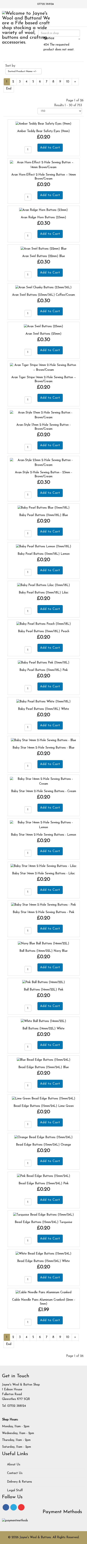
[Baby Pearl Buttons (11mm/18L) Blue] (44, 507)
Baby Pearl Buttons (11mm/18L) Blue (43, 515)
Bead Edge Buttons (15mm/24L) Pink (44, 1183)
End (8, 88)
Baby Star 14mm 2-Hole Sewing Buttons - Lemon (43, 834)
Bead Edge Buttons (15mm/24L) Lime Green (44, 1106)
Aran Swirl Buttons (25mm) (43, 333)
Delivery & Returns (19, 1481)
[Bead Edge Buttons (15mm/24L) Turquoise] (43, 1214)
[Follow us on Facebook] (6, 1507)
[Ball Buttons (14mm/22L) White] (43, 1021)
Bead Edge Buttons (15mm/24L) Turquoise (43, 1222)
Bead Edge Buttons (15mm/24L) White (43, 1261)
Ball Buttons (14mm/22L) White (43, 1028)
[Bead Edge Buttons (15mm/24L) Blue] (43, 1060)
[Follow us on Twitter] (13, 1507)
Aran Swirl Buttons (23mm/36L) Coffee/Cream (43, 295)
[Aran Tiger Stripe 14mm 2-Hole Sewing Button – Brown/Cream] (43, 367)
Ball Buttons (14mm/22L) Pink (43, 989)
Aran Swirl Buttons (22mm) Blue (43, 256)
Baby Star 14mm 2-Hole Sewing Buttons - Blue (43, 747)
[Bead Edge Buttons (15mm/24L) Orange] (43, 1137)
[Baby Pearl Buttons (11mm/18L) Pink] (43, 662)
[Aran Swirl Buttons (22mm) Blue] (44, 248)
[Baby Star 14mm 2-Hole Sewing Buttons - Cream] (43, 781)
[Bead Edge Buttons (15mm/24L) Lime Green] (43, 1098)
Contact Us (14, 1473)
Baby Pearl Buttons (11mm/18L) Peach (43, 631)
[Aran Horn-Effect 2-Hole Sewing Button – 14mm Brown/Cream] (43, 165)
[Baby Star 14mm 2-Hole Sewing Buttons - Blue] (43, 740)
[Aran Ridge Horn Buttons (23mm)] (43, 210)
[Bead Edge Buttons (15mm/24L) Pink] (43, 1176)
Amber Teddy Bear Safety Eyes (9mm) (43, 131)
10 (67, 81)
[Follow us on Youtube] (21, 1507)
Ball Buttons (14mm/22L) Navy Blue (43, 951)
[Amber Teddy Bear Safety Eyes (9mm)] (43, 123)
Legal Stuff (14, 1490)
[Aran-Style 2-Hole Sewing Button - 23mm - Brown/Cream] (43, 462)
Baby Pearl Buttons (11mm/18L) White (43, 709)
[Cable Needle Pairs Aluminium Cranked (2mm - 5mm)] (43, 1292)
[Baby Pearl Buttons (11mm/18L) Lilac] (43, 585)
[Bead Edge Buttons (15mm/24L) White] (43, 1253)
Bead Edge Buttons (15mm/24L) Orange (43, 1144)
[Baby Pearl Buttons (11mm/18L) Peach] (43, 624)
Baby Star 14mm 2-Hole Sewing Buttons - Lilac (43, 873)
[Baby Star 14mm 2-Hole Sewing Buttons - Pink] (43, 904)
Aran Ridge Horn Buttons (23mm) (43, 217)
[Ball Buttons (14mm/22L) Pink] (43, 982)
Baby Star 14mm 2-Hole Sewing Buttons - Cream (43, 791)
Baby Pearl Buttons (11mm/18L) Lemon (44, 554)
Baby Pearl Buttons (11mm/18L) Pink (43, 670)
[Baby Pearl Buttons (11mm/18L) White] (43, 701)
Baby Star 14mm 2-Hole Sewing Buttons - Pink (43, 912)
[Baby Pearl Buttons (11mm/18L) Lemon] (43, 546)
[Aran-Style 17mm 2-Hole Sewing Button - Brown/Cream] (43, 414)
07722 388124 (45, 4)
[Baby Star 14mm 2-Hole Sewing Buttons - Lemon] (43, 825)
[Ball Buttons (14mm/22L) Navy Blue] (43, 943)
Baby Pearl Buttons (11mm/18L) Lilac (43, 592)
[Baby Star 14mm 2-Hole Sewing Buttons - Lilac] (43, 866)
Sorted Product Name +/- (22, 71)
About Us (13, 1464)
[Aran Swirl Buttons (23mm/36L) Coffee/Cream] (43, 287)
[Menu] (78, 17)
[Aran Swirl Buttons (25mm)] (43, 326)
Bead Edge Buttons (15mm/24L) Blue (43, 1067)
